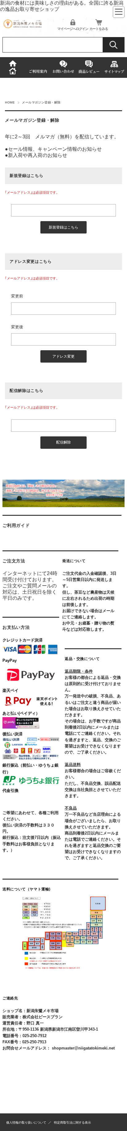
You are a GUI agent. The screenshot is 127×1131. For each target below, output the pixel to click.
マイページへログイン (72, 29)
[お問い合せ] (63, 67)
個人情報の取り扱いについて (26, 1122)
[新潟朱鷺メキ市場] (22, 27)
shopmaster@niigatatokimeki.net (83, 1048)
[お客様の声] (88, 67)
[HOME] (12, 67)
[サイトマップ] (114, 67)
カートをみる (98, 29)
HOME (10, 102)
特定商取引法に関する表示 (72, 1122)
